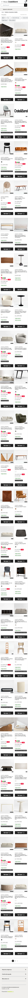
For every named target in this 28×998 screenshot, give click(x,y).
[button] (14, 5)
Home (3, 12)
